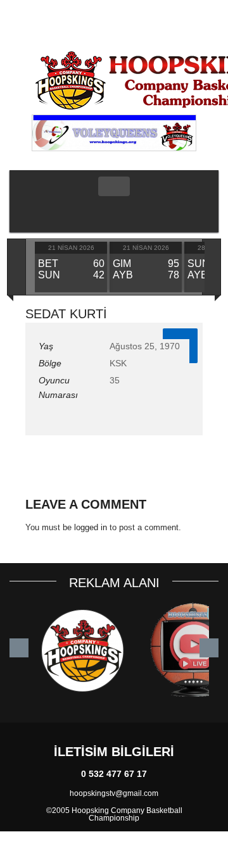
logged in (90, 527)
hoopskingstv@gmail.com (114, 793)
